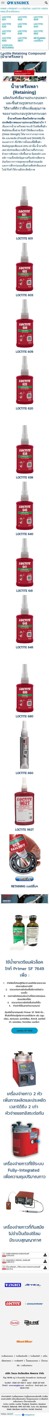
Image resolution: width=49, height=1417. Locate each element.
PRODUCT (13, 8)
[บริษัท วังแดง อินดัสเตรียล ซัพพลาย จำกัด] (13, 1293)
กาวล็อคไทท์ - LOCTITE (30, 8)
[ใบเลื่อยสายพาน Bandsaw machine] (33, 1293)
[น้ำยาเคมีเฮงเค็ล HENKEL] (15, 1331)
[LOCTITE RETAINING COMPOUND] (25, 903)
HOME (3, 8)
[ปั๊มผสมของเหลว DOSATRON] (34, 1311)
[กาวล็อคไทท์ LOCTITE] (13, 1311)
